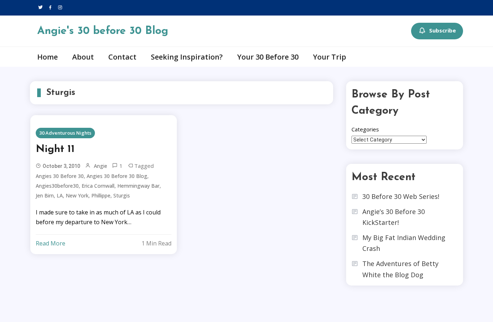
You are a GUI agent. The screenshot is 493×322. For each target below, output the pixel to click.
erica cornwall (98, 185)
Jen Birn (45, 195)
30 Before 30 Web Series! (400, 196)
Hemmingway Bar (138, 185)
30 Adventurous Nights (65, 133)
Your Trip (329, 57)
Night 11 (55, 149)
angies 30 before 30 (60, 176)
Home (47, 57)
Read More (50, 243)
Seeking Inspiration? (187, 57)
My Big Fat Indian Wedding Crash (403, 243)
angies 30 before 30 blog (117, 176)
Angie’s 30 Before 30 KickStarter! (393, 217)
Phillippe (100, 195)
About (83, 57)
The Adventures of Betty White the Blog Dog (400, 269)
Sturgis (121, 195)
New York (77, 195)
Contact (122, 57)
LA (60, 195)
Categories (365, 129)
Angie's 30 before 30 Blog (102, 31)
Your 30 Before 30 (267, 57)
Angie (100, 165)
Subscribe (442, 30)
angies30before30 (57, 185)
